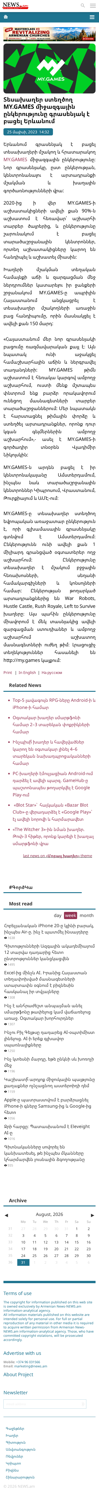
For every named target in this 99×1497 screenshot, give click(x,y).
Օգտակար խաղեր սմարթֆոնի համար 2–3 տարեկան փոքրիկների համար (51, 724)
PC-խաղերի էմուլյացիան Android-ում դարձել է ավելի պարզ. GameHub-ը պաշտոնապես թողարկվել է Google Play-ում (53, 784)
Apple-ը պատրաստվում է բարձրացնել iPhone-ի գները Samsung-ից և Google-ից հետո (47, 1105)
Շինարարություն (20, 1477)
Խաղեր (12, 1435)
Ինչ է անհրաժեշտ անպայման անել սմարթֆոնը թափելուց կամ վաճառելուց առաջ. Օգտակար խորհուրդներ (47, 1011)
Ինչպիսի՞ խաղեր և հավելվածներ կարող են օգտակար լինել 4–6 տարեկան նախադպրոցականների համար (51, 752)
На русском (52, 672)
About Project (18, 1374)
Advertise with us (22, 1353)
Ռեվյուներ (14, 1456)
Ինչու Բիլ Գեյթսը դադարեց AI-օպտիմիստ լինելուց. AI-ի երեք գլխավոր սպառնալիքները (49, 1038)
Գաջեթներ (15, 1428)
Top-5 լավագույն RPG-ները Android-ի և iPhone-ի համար (54, 703)
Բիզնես (12, 1470)
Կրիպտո (13, 1463)
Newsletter (15, 1392)
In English (27, 672)
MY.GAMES (15, 159)
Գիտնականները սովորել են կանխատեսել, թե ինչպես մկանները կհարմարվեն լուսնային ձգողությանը (44, 1153)
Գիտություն (16, 1442)
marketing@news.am (30, 1366)
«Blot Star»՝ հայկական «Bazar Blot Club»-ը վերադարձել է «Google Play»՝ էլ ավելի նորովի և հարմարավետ (52, 812)
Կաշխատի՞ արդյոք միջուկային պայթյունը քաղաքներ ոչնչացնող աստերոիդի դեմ (49, 1082)
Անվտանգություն (20, 1449)
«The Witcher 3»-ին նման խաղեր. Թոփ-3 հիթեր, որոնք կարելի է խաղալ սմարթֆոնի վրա (53, 836)
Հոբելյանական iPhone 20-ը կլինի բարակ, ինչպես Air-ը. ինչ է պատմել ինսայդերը (49, 928)
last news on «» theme (57, 855)
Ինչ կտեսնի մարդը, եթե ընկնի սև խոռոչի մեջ (49, 1062)
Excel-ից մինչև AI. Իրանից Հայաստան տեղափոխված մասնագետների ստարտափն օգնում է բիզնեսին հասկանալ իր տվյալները (45, 981)
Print (7, 672)
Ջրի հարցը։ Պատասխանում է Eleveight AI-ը (47, 1129)
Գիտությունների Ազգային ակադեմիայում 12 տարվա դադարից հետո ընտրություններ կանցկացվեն (49, 952)
